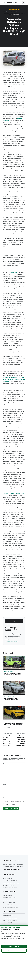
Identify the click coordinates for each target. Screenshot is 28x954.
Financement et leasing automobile (11, 883)
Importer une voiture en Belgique (10, 887)
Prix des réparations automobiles (10, 907)
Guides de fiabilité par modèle (9, 897)
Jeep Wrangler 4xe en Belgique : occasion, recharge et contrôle (12, 674)
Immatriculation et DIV (8, 915)
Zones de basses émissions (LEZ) (10, 925)
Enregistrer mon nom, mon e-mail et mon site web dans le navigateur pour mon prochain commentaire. (14, 803)
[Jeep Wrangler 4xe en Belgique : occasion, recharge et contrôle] (14, 663)
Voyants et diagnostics (8, 904)
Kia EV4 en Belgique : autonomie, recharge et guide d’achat (12, 699)
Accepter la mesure (14, 946)
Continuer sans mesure (14, 950)
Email (5, 791)
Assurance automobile (8, 922)
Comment (6, 764)
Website (5, 797)
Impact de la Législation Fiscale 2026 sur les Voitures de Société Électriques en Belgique (14, 379)
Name (5, 784)
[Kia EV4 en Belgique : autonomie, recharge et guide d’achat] (14, 688)
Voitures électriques (14, 9)
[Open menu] (23, 2)
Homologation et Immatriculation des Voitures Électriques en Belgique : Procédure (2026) (20, 739)
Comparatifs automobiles (8, 885)
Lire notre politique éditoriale (12, 641)
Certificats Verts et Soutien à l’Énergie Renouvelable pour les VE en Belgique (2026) (7, 739)
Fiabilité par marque (7, 895)
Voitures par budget (7, 878)
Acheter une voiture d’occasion (10, 880)
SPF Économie (14, 272)
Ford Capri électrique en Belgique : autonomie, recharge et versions (13, 723)
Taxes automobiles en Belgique (10, 920)
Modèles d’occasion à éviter (9, 902)
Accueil (4, 11)
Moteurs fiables (6, 900)
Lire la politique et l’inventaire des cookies (11, 942)
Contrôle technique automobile (10, 918)
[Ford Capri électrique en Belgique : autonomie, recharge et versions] (14, 712)
